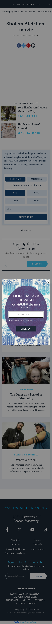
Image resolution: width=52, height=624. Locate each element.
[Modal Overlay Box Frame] (26, 312)
